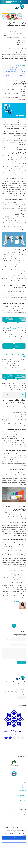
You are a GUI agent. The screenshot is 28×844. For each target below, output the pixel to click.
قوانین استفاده (23, 800)
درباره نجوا (24, 785)
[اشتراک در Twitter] (18, 617)
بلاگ (25, 812)
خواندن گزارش (8, 1)
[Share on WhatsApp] (14, 617)
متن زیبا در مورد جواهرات (10, 395)
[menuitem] (7, 6)
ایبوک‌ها (24, 817)
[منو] (4, 6)
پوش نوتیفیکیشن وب (22, 793)
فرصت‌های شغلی (23, 803)
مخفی (16, 65)
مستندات (24, 822)
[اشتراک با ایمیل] (4, 617)
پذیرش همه (14, 838)
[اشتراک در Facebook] (23, 617)
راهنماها (24, 814)
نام (7, 639)
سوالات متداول (23, 825)
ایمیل (7, 644)
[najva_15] (12, 16)
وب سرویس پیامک (22, 790)
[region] (14, 834)
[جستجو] (7, 6)
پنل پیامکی (24, 787)
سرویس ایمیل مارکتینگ (21, 798)
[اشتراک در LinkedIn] (9, 617)
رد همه (14, 841)
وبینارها (24, 820)
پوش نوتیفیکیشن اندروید (21, 795)
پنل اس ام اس (6, 56)
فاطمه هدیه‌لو (14, 27)
